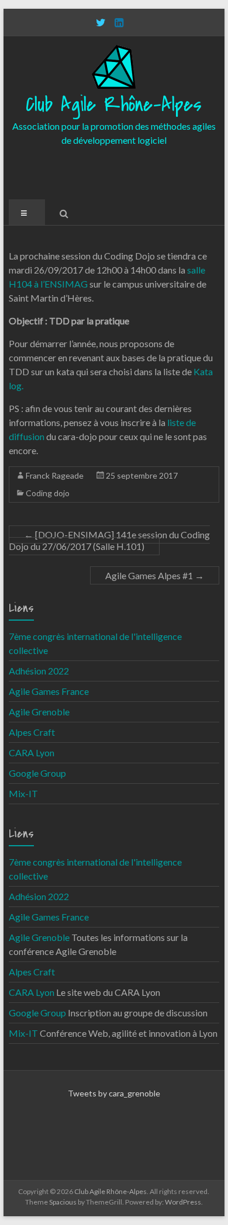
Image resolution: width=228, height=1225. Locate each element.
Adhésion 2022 (39, 670)
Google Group (37, 772)
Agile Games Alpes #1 (154, 575)
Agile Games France (49, 691)
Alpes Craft (32, 732)
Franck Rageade (55, 475)
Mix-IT (23, 793)
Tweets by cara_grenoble (114, 1093)
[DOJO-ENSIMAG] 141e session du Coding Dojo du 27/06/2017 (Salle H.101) (109, 540)
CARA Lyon (31, 752)
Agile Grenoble (39, 711)
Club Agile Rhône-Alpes (114, 105)
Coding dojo (48, 493)
